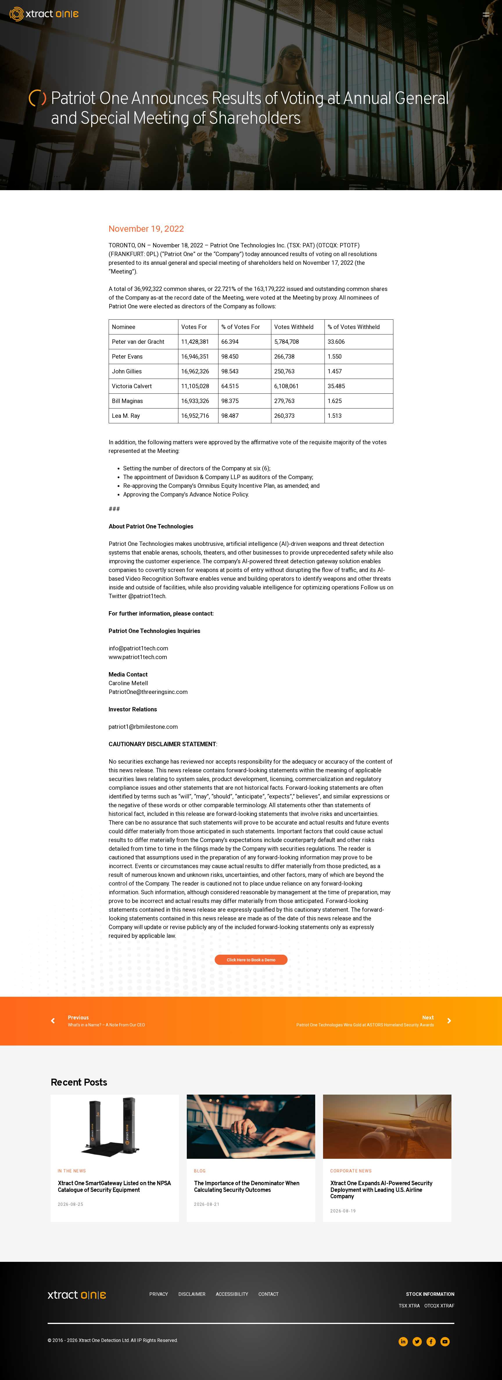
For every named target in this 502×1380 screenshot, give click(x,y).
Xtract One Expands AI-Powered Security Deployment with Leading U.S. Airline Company (381, 1190)
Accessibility (232, 1294)
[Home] (98, 1295)
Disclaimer (191, 1294)
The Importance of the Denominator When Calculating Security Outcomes (246, 1187)
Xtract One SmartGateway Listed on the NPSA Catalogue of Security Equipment (114, 1187)
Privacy (158, 1294)
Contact (269, 1294)
